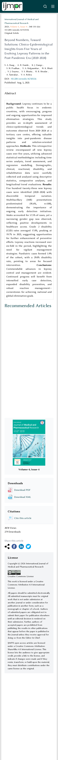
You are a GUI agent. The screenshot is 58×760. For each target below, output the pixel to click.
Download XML (22, 497)
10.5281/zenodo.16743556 (23, 78)
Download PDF (22, 490)
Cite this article (22, 518)
